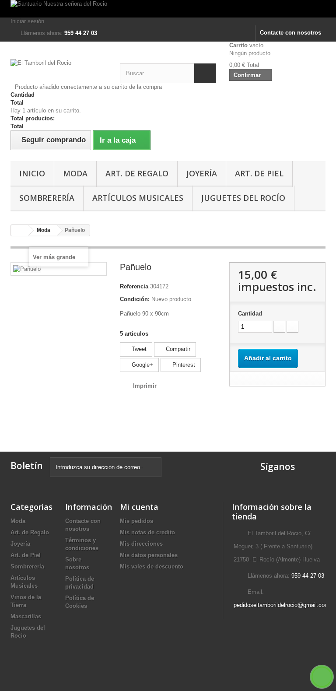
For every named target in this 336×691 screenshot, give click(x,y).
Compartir (177, 349)
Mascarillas (25, 616)
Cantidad (250, 313)
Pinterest (183, 364)
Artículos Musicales (137, 198)
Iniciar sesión (27, 21)
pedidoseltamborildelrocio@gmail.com (281, 605)
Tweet (138, 349)
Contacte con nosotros (290, 32)
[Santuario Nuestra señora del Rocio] (168, 9)
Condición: (135, 299)
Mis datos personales (149, 555)
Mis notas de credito (147, 532)
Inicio (32, 173)
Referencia (134, 286)
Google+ (141, 364)
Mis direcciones (141, 543)
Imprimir (145, 385)
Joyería (201, 173)
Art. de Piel (259, 173)
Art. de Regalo (136, 173)
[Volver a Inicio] (19, 230)
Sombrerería (46, 198)
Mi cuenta (139, 507)
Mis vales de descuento (151, 566)
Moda (75, 173)
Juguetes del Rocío (243, 198)
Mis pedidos (136, 521)
